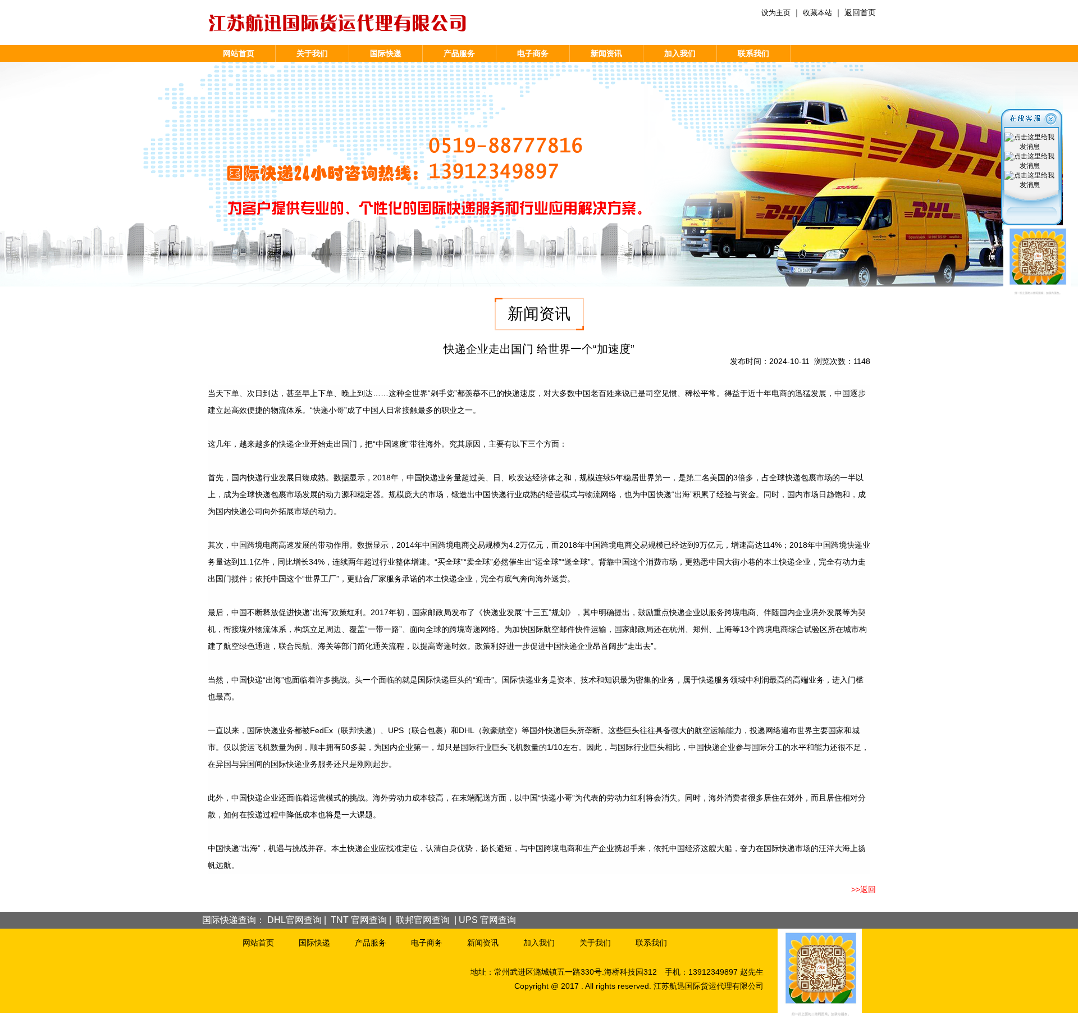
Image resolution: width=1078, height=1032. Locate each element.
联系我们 (753, 53)
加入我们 (680, 53)
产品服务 (459, 53)
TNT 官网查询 (359, 920)
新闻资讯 (606, 53)
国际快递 (385, 53)
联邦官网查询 (423, 920)
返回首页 (860, 12)
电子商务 (533, 53)
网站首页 (238, 53)
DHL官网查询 (294, 920)
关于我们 (312, 53)
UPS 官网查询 (487, 920)
